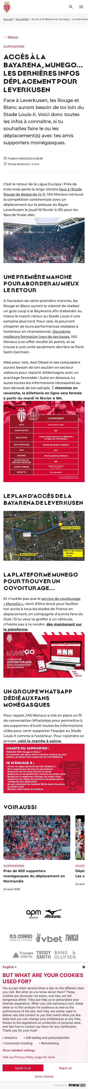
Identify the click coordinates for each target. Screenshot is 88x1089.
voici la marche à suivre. (40, 741)
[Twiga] (71, 937)
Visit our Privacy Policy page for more (29, 1057)
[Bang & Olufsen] (64, 954)
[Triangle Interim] (23, 954)
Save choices (44, 1076)
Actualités (22, 19)
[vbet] (49, 937)
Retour (13, 37)
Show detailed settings (19, 1050)
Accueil (8, 19)
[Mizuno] (53, 913)
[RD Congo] (21, 937)
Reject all (65, 1068)
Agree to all (23, 1068)
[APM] (33, 913)
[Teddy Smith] (44, 954)
